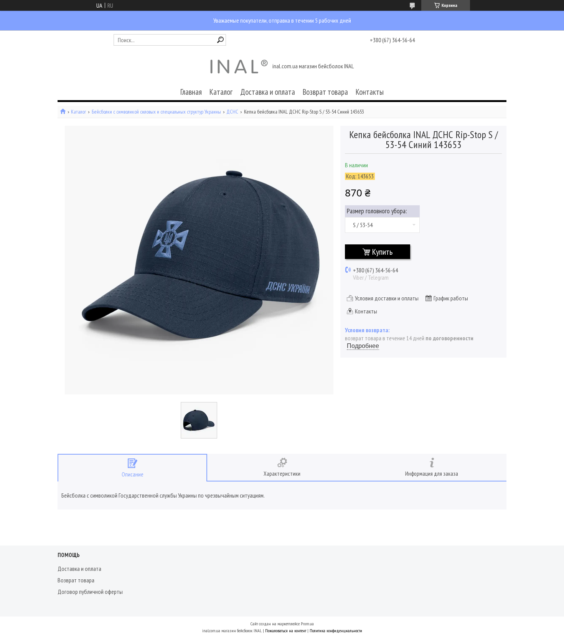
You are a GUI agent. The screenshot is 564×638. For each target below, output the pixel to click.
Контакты (370, 92)
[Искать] (220, 39)
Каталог (221, 92)
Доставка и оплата (267, 92)
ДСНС (232, 112)
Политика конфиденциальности (336, 630)
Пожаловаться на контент (285, 630)
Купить (382, 251)
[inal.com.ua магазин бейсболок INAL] (239, 66)
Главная (191, 92)
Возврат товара (325, 92)
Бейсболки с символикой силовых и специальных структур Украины (156, 112)
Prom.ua (307, 623)
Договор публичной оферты (90, 591)
